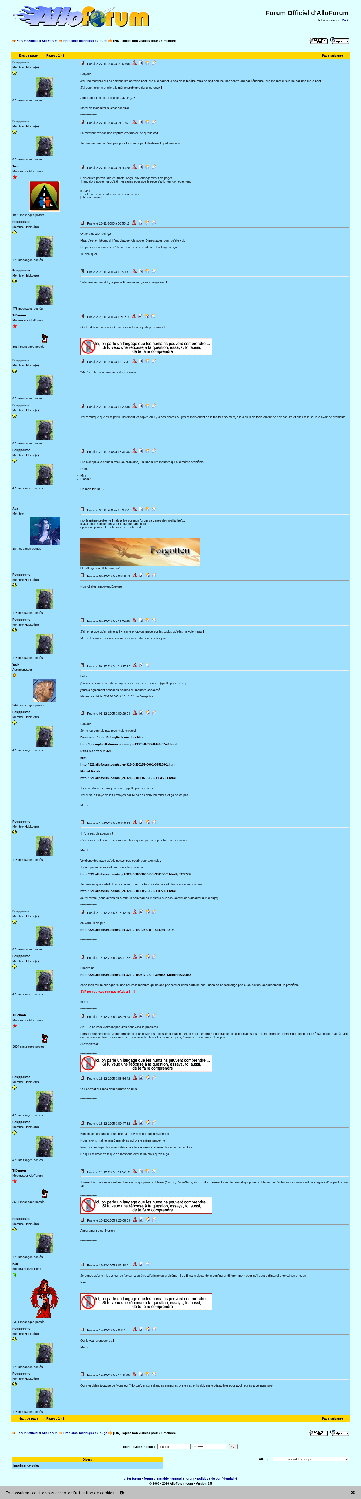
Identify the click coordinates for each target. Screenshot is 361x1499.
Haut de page (28, 1418)
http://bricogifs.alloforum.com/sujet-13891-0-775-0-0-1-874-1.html (128, 744)
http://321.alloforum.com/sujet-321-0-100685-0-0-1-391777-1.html (128, 891)
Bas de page (28, 55)
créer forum (132, 1478)
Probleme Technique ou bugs (85, 40)
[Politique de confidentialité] (122, 1493)
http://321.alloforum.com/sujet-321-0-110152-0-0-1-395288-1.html (127, 764)
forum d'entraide (156, 1478)
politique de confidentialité (217, 1478)
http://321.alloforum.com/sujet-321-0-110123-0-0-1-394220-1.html (127, 929)
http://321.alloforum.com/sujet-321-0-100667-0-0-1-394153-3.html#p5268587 (135, 874)
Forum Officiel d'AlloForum (37, 40)
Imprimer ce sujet (26, 1465)
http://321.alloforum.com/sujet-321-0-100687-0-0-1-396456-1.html (128, 778)
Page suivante (332, 55)
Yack (345, 20)
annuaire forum (182, 1478)
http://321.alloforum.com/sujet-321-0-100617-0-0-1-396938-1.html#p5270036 (135, 974)
